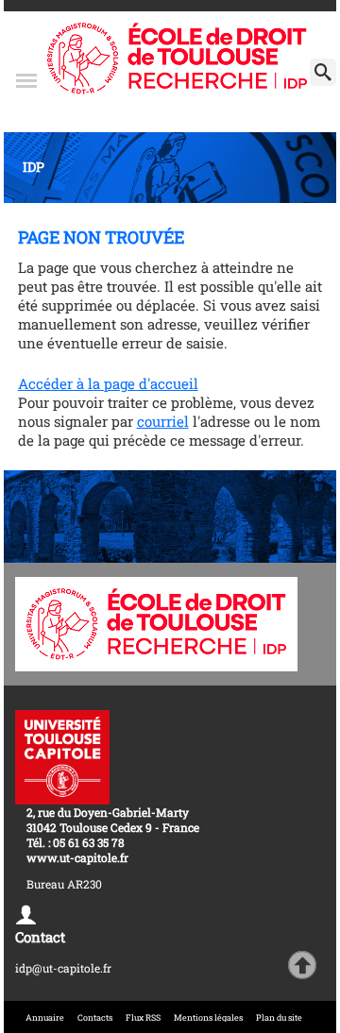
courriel (163, 421)
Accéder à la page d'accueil (108, 383)
